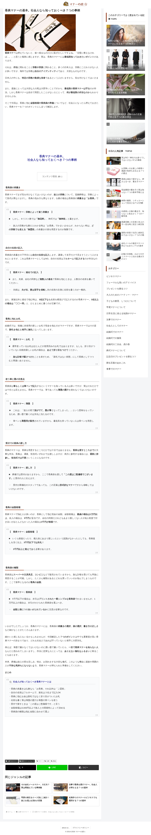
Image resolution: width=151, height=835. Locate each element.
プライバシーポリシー (81, 828)
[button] (83, 767)
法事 (47, 761)
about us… (66, 828)
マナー (40, 761)
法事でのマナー (12, 761)
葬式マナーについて (27, 761)
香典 (54, 761)
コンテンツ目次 (49, 176)
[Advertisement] (52, 128)
